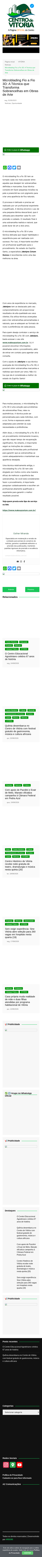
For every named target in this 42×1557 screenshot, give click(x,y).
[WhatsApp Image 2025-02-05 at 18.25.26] (21, 1318)
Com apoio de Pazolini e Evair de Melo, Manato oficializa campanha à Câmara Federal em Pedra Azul (27, 1249)
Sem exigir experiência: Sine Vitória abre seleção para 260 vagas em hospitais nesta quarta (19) (27, 1282)
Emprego (9, 921)
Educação (23, 642)
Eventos (9, 645)
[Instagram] (21, 561)
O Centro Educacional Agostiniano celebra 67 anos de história (19, 656)
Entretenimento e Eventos (15, 714)
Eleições (9, 785)
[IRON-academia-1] (21, 40)
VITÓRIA (24, 649)
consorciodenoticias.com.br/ (16, 555)
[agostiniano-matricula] (21, 158)
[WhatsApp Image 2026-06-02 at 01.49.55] (21, 1174)
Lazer (8, 717)
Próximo (31, 589)
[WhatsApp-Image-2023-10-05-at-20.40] (21, 1057)
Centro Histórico (11, 642)
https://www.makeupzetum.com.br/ (19, 510)
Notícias (8, 103)
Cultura (22, 710)
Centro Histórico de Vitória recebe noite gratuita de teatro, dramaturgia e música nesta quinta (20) (26, 1266)
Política (27, 785)
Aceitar (27, 1553)
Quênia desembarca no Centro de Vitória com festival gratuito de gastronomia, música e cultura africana (26, 1233)
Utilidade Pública (12, 649)
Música (15, 717)
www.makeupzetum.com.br (15, 342)
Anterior (11, 589)
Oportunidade (17, 103)
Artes (8, 849)
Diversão (32, 710)
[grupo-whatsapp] (21, 150)
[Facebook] (24, 561)
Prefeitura (18, 988)
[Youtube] (18, 561)
